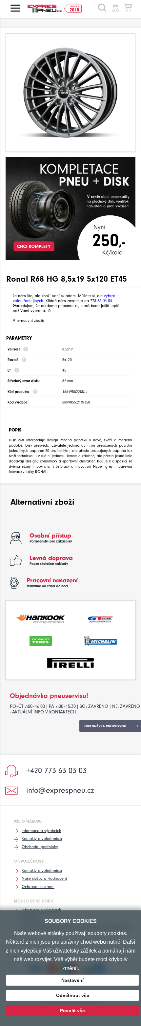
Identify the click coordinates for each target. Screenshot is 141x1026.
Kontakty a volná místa (42, 838)
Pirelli (70, 662)
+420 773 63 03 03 (56, 770)
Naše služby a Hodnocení (44, 878)
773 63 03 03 (101, 300)
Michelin (100, 640)
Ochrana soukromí (38, 886)
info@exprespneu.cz (60, 790)
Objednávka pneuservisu (105, 726)
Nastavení (72, 980)
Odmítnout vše (72, 995)
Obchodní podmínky (40, 846)
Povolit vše (72, 1010)
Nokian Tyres (40, 640)
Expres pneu (47, 9)
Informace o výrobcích (41, 830)
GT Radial (100, 618)
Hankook (40, 618)
